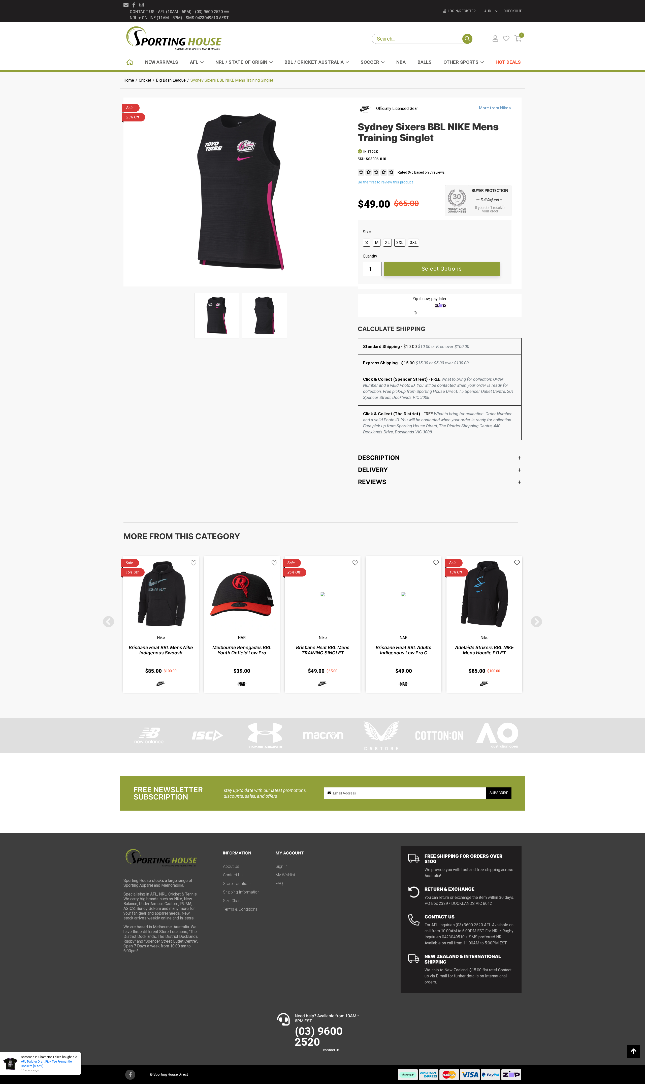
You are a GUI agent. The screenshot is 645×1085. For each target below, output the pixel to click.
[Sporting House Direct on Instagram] (141, 5)
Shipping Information (241, 892)
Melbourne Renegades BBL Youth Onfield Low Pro (241, 650)
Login (453, 11)
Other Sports (460, 62)
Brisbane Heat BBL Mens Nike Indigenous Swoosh (161, 650)
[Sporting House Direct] (173, 38)
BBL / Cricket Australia (314, 62)
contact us (331, 1050)
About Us (231, 866)
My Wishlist (285, 875)
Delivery (373, 469)
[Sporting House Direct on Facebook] (134, 5)
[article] (161, 624)
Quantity (370, 256)
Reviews (372, 482)
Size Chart (232, 900)
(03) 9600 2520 (319, 1036)
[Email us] (125, 5)
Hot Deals (508, 62)
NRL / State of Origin (241, 62)
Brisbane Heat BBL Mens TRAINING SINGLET (322, 650)
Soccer (370, 62)
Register (467, 11)
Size (367, 232)
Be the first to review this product (385, 182)
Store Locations (237, 883)
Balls (424, 62)
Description (379, 457)
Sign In (281, 866)
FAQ (279, 883)
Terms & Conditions (240, 909)
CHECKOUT (512, 11)
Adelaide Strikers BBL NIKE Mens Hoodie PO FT (484, 650)
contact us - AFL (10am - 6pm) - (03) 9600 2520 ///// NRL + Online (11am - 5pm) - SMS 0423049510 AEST (179, 14)
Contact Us (233, 875)
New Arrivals (161, 62)
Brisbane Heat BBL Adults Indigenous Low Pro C (403, 650)
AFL (194, 62)
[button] (193, 563)
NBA (401, 62)
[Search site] (467, 39)
